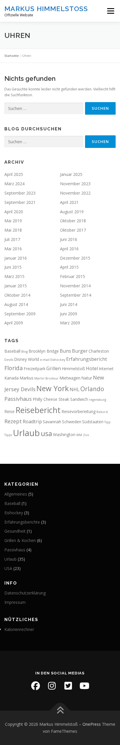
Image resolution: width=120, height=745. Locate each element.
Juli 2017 (12, 239)
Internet (106, 368)
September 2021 (20, 202)
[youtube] (84, 685)
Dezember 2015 (75, 258)
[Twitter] (68, 685)
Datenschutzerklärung (25, 593)
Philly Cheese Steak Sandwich (60, 399)
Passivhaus (18, 398)
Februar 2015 (72, 276)
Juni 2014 (68, 304)
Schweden (71, 421)
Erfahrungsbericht (86, 359)
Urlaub (26, 433)
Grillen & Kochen (20, 540)
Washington (64, 434)
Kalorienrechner (19, 629)
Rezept (13, 421)
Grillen (53, 368)
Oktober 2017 (73, 230)
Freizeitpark (34, 368)
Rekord (102, 412)
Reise (9, 411)
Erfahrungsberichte (22, 522)
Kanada (11, 378)
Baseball (12, 351)
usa (46, 433)
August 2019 (72, 211)
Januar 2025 (71, 174)
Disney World (26, 359)
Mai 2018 (13, 230)
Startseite (11, 56)
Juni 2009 (68, 313)
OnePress (91, 724)
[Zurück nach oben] (60, 710)
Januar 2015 (15, 285)
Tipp (107, 422)
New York (52, 388)
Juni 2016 (68, 239)
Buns (65, 351)
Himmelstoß (73, 368)
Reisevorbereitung (78, 411)
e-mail (45, 360)
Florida (13, 368)
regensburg (97, 400)
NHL (75, 389)
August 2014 (16, 304)
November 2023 (75, 183)
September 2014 (75, 295)
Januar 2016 (15, 258)
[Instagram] (51, 685)
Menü (110, 10)
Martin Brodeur (46, 378)
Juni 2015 (13, 267)
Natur (86, 378)
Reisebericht (38, 410)
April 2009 (13, 323)
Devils (8, 360)
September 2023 (20, 193)
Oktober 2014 (17, 295)
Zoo (86, 435)
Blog (24, 351)
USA (8, 568)
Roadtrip (32, 421)
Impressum (15, 602)
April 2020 (13, 211)
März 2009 (70, 323)
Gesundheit (15, 531)
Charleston (99, 351)
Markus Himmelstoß (46, 9)
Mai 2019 (13, 220)
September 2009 (20, 313)
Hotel (92, 368)
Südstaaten (92, 421)
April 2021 (69, 202)
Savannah (52, 421)
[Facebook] (35, 685)
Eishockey (57, 360)
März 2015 (14, 276)
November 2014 (75, 285)
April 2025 (13, 174)
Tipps (8, 435)
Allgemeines (15, 494)
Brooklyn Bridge (44, 351)
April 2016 (69, 248)
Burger (80, 351)
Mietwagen (69, 378)
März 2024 (14, 183)
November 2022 (75, 193)
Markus (26, 378)
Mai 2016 (13, 248)
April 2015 (69, 267)
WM (79, 435)
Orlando (92, 389)
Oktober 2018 (73, 220)
